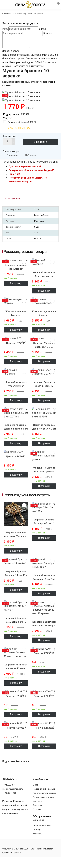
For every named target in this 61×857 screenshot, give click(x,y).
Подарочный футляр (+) (22, 122)
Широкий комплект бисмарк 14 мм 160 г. (44, 579)
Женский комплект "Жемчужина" (16, 384)
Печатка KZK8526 (44, 696)
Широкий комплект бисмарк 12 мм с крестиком (16, 668)
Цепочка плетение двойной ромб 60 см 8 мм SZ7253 (44, 429)
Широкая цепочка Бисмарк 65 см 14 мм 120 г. (44, 523)
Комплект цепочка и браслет (44, 313)
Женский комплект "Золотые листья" (44, 274)
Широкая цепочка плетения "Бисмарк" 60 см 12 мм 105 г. (15, 536)
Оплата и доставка (42, 825)
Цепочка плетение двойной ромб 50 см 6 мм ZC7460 (16, 429)
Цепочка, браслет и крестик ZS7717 (44, 384)
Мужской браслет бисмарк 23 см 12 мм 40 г (15, 622)
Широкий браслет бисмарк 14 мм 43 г (16, 573)
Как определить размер (44, 793)
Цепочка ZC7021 (15, 456)
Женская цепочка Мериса (15, 313)
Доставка (37, 805)
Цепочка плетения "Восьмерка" (16, 267)
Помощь (37, 829)
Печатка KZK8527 (16, 727)
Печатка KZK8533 (44, 653)
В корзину (16, 283)
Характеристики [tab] (12, 198)
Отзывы (37, 809)
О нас (35, 785)
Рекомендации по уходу (44, 797)
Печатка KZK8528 (44, 727)
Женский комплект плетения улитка (44, 469)
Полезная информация (44, 789)
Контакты (37, 801)
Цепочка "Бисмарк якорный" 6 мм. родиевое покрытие (44, 347)
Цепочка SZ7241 (15, 343)
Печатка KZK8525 (16, 696)
